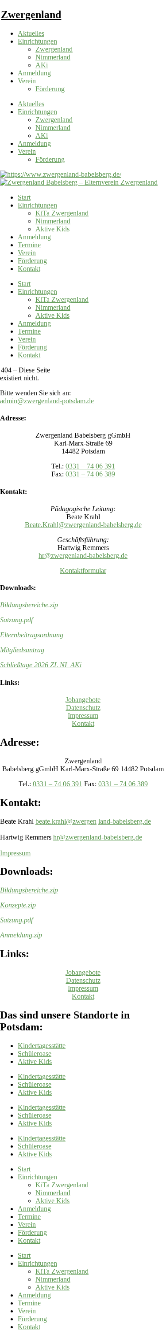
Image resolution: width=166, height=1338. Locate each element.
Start (24, 197)
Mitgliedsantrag (22, 650)
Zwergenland (31, 14)
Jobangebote (83, 699)
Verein (27, 81)
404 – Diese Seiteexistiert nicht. (25, 374)
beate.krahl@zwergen (66, 821)
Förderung (50, 89)
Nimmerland (52, 57)
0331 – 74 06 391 (90, 466)
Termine (29, 245)
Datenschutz (83, 707)
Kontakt (29, 268)
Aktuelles (31, 33)
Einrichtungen (37, 41)
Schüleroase (34, 1053)
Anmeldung (34, 73)
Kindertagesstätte (42, 1045)
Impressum (83, 715)
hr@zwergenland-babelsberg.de (83, 555)
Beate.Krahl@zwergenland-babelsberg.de (83, 524)
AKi (41, 65)
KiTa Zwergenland (62, 213)
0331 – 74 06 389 (90, 474)
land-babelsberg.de (124, 821)
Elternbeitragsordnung (31, 635)
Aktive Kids (52, 229)
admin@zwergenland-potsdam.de (47, 401)
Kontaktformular (83, 570)
